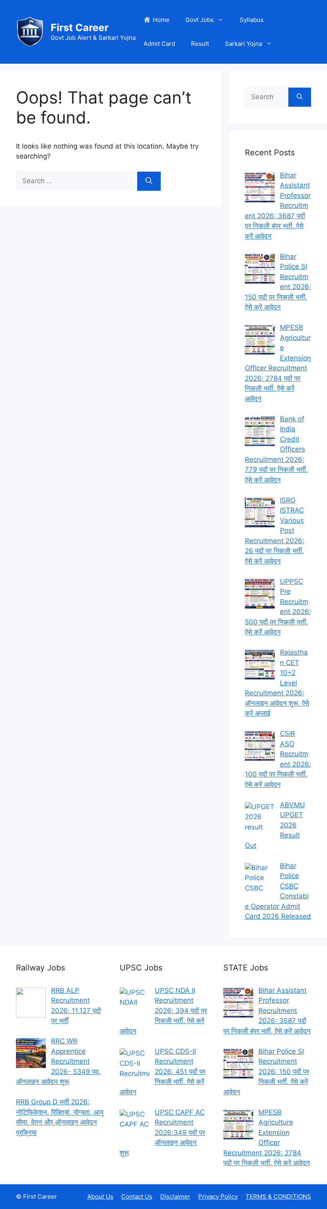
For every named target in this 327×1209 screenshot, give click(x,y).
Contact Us (136, 1196)
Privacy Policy (218, 1196)
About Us (100, 1196)
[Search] (149, 181)
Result (200, 43)
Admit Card (159, 43)
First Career (79, 27)
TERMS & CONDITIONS (278, 1196)
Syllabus (252, 19)
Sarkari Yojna (243, 43)
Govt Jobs (199, 19)
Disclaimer (175, 1196)
